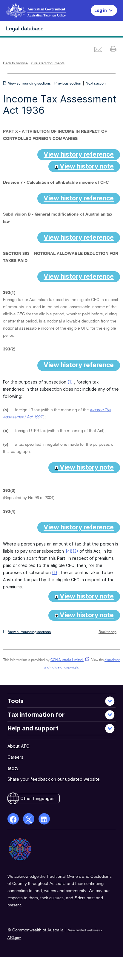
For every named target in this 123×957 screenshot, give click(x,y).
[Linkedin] (44, 818)
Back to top (107, 632)
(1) (70, 381)
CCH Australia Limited (68, 660)
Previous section (67, 83)
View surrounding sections (29, 83)
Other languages (37, 798)
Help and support (33, 728)
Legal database (25, 29)
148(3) (71, 551)
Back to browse (15, 63)
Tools (15, 700)
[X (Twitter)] (28, 818)
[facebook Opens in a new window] (13, 818)
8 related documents (47, 63)
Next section (96, 83)
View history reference (79, 154)
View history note (86, 166)
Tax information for (35, 714)
